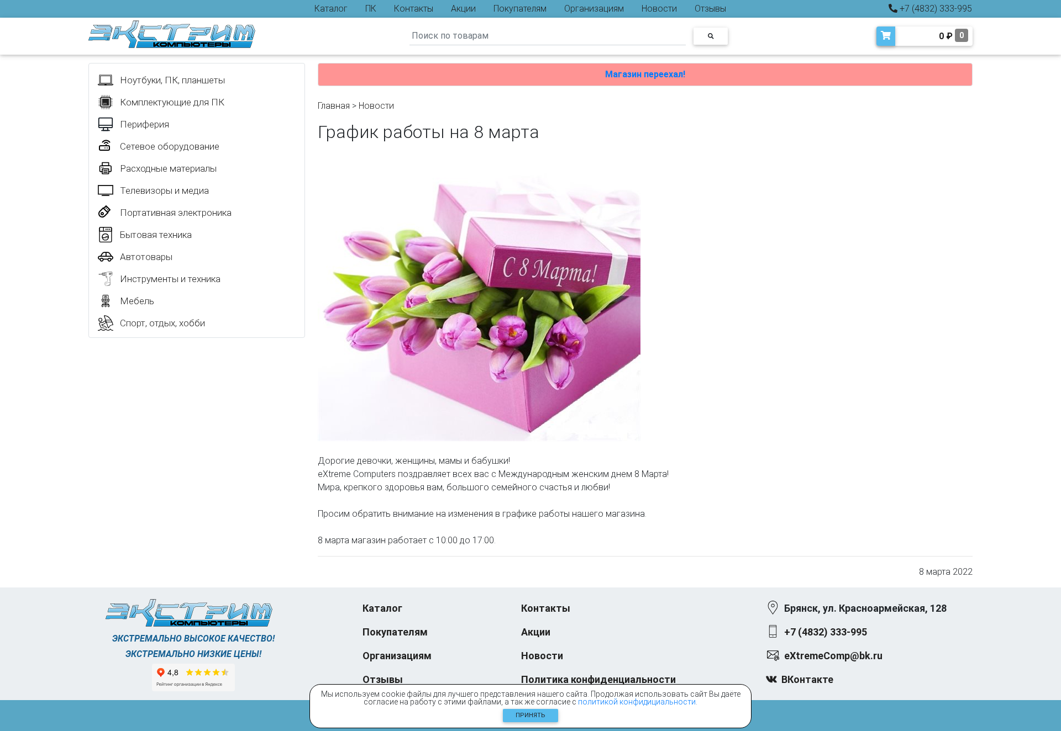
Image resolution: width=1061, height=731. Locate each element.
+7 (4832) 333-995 (934, 8)
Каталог (331, 8)
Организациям (594, 8)
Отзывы (710, 8)
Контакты (413, 8)
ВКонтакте (807, 679)
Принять (530, 715)
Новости (659, 8)
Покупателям (520, 8)
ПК (370, 8)
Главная (334, 105)
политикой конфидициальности (637, 701)
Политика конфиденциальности (598, 679)
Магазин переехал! (645, 74)
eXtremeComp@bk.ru (833, 655)
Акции (463, 8)
